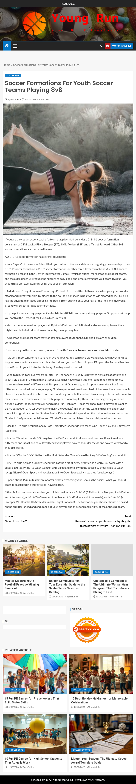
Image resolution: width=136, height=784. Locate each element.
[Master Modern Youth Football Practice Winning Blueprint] (24, 560)
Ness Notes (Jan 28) (17, 518)
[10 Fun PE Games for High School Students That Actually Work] (35, 734)
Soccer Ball (13, 75)
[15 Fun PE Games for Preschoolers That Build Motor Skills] (35, 674)
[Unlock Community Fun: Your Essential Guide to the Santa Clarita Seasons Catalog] (68, 560)
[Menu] (15, 45)
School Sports (15, 690)
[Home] (7, 45)
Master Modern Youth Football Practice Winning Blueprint (22, 584)
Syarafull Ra (13, 99)
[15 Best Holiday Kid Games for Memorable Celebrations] (101, 674)
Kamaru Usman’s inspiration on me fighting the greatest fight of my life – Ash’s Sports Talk (103, 520)
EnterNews (80, 779)
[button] (15, 45)
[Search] (101, 46)
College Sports (81, 690)
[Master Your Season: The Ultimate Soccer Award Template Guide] (101, 734)
